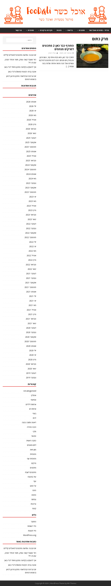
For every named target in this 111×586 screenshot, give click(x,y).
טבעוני (33, 436)
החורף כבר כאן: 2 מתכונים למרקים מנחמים (58, 47)
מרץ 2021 (32, 314)
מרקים (33, 463)
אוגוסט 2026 (31, 101)
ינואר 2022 (32, 269)
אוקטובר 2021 (30, 282)
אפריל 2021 (31, 310)
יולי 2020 (32, 350)
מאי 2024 (32, 178)
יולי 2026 (32, 106)
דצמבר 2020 (31, 328)
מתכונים (82, 30)
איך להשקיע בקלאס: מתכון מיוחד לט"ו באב (20, 67)
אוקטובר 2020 (30, 337)
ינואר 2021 (32, 323)
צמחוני (33, 499)
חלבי (34, 431)
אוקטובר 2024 (30, 165)
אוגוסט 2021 (31, 291)
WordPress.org (29, 535)
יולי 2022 (32, 242)
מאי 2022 (32, 251)
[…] (67, 66)
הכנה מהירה (31, 427)
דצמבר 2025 (31, 138)
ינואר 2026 (32, 133)
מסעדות (31, 30)
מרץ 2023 (32, 210)
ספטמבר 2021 (30, 287)
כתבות (59, 30)
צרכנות (33, 504)
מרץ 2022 (32, 260)
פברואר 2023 (31, 214)
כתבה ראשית (31, 440)
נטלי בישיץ (52, 53)
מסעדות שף (31, 458)
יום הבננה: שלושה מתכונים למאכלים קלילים (20, 55)
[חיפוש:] (19, 40)
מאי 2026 (32, 115)
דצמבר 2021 (31, 273)
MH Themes (71, 583)
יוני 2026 (32, 110)
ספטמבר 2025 (30, 147)
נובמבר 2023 (31, 183)
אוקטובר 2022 (30, 233)
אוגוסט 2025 (31, 151)
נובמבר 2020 (31, 332)
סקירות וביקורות (46, 30)
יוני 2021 (32, 300)
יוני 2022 (32, 246)
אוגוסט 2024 (31, 174)
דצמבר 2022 (31, 223)
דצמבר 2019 (31, 373)
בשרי (34, 413)
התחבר (33, 521)
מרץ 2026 (32, 124)
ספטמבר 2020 (30, 341)
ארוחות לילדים (31, 404)
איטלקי (33, 395)
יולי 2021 (32, 296)
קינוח (34, 508)
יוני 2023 (32, 196)
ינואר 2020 (32, 368)
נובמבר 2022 (31, 228)
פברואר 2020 (31, 364)
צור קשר (18, 30)
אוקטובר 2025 (30, 142)
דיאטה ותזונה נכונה (29, 422)
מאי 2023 (32, 201)
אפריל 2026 (31, 119)
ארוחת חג (32, 409)
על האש (33, 486)
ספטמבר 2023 (30, 192)
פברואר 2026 (31, 128)
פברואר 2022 (31, 264)
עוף (34, 481)
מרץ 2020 (32, 359)
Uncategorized (29, 391)
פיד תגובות (32, 530)
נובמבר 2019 (31, 377)
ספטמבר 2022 (30, 237)
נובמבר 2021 (31, 278)
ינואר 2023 (32, 219)
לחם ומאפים (31, 445)
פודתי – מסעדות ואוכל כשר (99, 30)
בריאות (70, 30)
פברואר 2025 (31, 160)
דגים (34, 418)
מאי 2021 (32, 305)
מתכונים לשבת (30, 472)
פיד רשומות (31, 526)
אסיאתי (33, 399)
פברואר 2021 (31, 318)
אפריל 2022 (31, 255)
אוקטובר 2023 (30, 187)
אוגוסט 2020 (31, 346)
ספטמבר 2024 (30, 169)
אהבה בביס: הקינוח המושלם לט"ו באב (22, 71)
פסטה (33, 495)
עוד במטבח (32, 476)
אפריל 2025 (31, 156)
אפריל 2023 (31, 205)
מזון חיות (33, 449)
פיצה (34, 490)
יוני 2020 (32, 355)
